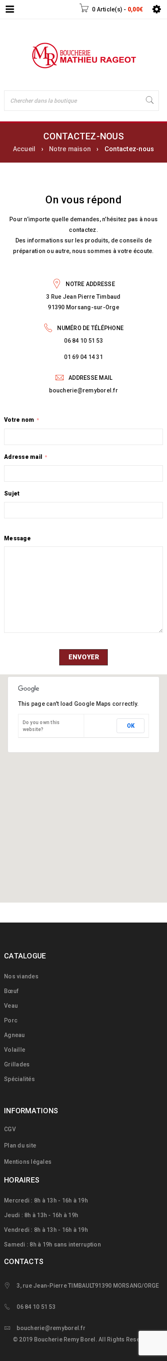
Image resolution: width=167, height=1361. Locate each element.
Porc (10, 1020)
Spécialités (19, 1079)
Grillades (17, 1064)
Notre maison (70, 149)
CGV (10, 1129)
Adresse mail (25, 457)
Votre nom (21, 419)
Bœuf (11, 991)
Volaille (14, 1049)
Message (17, 538)
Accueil (24, 149)
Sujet (11, 493)
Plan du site (20, 1145)
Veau (11, 1005)
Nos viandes (21, 976)
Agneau (14, 1035)
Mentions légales (27, 1161)
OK (131, 725)
